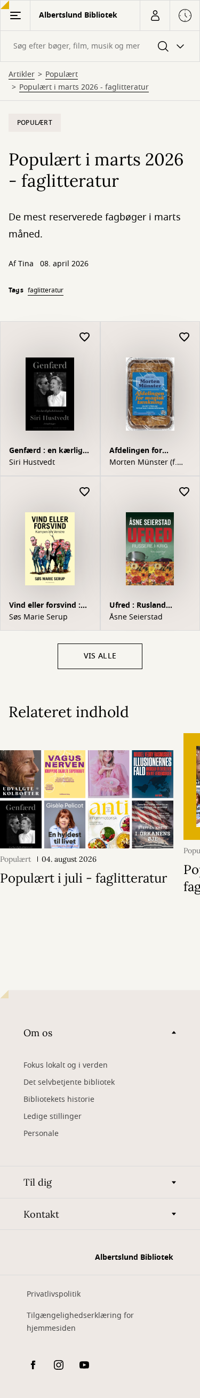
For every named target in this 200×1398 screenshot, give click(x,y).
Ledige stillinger (52, 1116)
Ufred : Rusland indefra (137, 606)
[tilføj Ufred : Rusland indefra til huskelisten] (184, 492)
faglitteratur (45, 290)
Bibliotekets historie (58, 1099)
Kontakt (41, 1214)
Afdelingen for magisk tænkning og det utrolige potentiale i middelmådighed (149, 451)
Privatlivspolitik (54, 1294)
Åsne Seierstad (136, 617)
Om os (37, 1033)
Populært (61, 74)
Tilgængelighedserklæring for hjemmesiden (80, 1322)
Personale (41, 1133)
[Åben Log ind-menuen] (155, 15)
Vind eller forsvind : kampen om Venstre (46, 606)
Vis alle (100, 656)
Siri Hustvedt (32, 462)
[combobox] (100, 46)
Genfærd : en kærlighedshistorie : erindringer (47, 451)
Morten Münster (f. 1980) (143, 462)
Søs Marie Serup (38, 617)
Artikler (22, 74)
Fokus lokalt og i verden (65, 1065)
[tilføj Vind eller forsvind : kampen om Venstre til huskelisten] (84, 492)
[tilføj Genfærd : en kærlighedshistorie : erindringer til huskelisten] (84, 337)
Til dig (37, 1182)
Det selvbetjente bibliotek (69, 1082)
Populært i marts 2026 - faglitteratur (84, 87)
